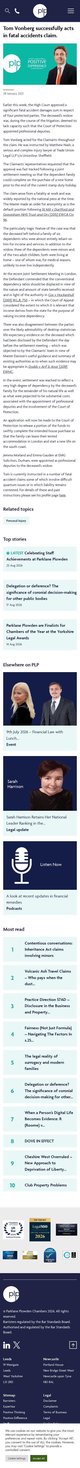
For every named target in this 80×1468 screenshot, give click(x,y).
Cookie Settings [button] (17, 1458)
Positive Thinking (14, 1412)
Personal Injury (16, 521)
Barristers (9, 1400)
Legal (46, 1418)
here (62, 495)
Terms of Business (55, 1412)
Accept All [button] (39, 1458)
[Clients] (13, 1229)
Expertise (9, 1406)
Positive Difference (15, 1418)
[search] (7, 10)
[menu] (71, 11)
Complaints (50, 1406)
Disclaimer (50, 1400)
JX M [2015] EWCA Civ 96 (38, 214)
